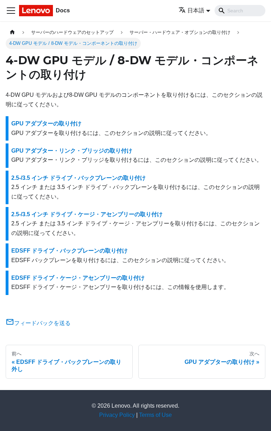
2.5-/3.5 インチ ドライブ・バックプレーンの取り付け (78, 178)
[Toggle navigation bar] (11, 10)
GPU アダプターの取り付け (46, 123)
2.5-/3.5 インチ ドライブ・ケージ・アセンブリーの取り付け (87, 214)
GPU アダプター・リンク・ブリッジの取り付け (71, 151)
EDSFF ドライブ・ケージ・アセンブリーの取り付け (78, 278)
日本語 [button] (195, 10)
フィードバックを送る (42, 323)
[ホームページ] (12, 32)
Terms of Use (155, 415)
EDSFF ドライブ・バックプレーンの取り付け (69, 251)
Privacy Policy (117, 415)
